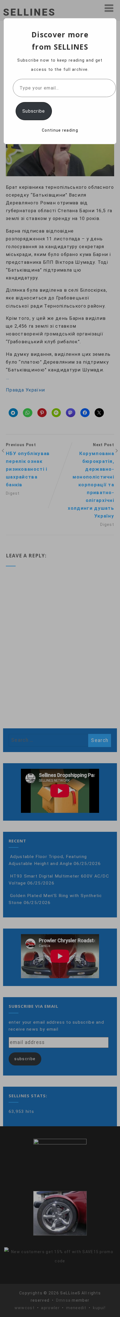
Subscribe (33, 111)
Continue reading (60, 130)
